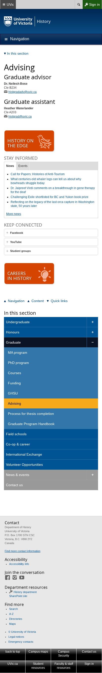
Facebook (16, 232)
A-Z (11, 613)
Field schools (16, 434)
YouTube (16, 241)
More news (13, 214)
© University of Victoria (22, 631)
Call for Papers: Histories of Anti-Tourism (38, 174)
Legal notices (16, 636)
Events (22, 166)
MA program (17, 353)
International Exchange (24, 454)
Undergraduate (18, 322)
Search (13, 608)
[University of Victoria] (18, 21)
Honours (12, 332)
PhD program (18, 363)
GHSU (13, 393)
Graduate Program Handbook (31, 424)
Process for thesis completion (31, 414)
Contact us (14, 485)
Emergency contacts (20, 641)
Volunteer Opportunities (24, 465)
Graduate (13, 342)
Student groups (20, 250)
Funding (14, 383)
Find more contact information (22, 551)
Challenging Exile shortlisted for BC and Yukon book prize (49, 197)
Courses (14, 373)
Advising (14, 403)
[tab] (51, 233)
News (10, 166)
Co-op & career (18, 444)
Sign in (91, 5)
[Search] (78, 4)
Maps (12, 623)
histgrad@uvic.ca (20, 116)
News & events (17, 475)
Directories (15, 618)
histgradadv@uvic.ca (22, 92)
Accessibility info (19, 563)
